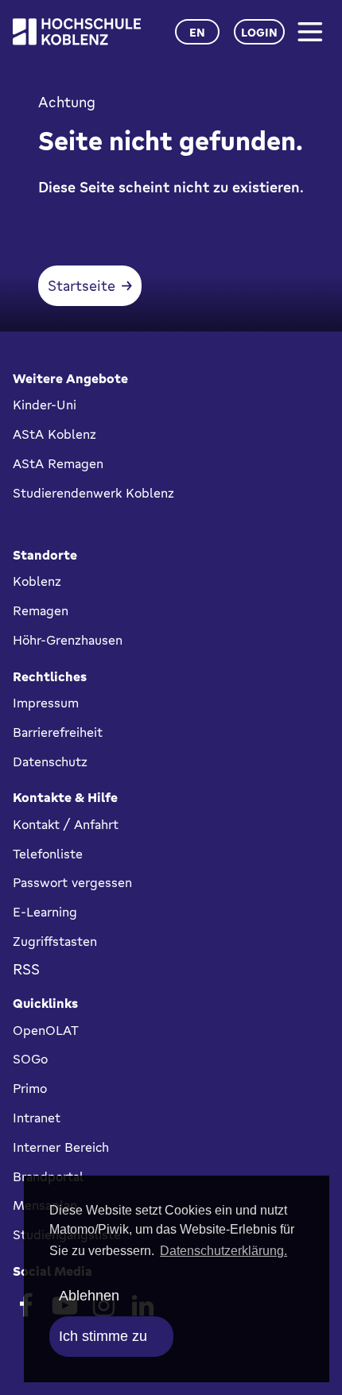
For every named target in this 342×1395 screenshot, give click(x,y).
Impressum (46, 702)
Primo (30, 1088)
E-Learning (45, 911)
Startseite (81, 285)
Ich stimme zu (103, 1336)
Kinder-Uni (44, 404)
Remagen (40, 610)
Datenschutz (50, 761)
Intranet (36, 1117)
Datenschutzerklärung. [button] (223, 1250)
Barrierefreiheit (58, 732)
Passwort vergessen (72, 882)
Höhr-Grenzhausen (67, 640)
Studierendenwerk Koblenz (93, 493)
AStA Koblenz (54, 434)
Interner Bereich (61, 1147)
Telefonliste (48, 853)
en (197, 32)
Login (259, 32)
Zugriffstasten (55, 941)
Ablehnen (89, 1296)
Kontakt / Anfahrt (66, 824)
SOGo (30, 1059)
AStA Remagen (58, 463)
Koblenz (37, 581)
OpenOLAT (46, 1030)
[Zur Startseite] (77, 31)
